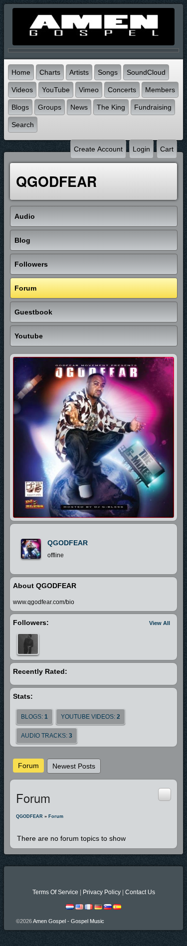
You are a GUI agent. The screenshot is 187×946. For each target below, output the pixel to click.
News (79, 107)
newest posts (73, 766)
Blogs (20, 107)
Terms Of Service (55, 892)
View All (159, 623)
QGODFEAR (67, 543)
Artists (79, 72)
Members (160, 90)
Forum (28, 766)
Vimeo (89, 90)
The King (111, 107)
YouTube (56, 90)
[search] (164, 793)
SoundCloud (146, 72)
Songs (108, 72)
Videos (22, 90)
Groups (49, 107)
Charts (49, 72)
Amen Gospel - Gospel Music (68, 921)
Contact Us (140, 892)
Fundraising (153, 107)
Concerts (122, 90)
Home (20, 72)
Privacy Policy (102, 892)
